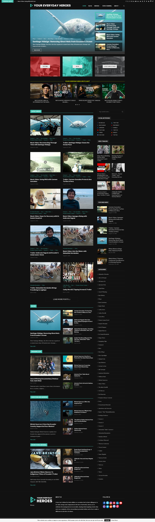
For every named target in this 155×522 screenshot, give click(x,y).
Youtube (100, 479)
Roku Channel (107, 6)
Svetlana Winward (103, 440)
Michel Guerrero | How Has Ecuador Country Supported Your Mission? (43, 425)
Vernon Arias (102, 461)
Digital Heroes (102, 330)
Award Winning (102, 292)
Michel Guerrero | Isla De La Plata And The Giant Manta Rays (83, 357)
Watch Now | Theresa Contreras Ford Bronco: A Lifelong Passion (116, 260)
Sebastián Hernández (104, 433)
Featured (100, 345)
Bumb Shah (101, 306)
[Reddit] (148, 1)
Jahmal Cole (101, 359)
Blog (90, 6)
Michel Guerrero (103, 380)
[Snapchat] (142, 1)
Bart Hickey (101, 295)
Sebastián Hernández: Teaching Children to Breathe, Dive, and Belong (83, 330)
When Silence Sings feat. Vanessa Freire (115, 249)
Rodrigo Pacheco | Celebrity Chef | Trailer (117, 157)
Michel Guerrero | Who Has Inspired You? (82, 402)
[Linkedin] (133, 1)
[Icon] (45, 125)
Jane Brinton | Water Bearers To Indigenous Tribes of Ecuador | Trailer (44, 473)
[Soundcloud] (140, 1)
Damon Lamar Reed (103, 320)
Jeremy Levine (102, 366)
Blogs (100, 299)
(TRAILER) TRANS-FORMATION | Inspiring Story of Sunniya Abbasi (117, 194)
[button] (14, 1)
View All (32, 346)
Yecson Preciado (103, 475)
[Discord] (150, 1)
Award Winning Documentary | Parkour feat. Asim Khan (44, 380)
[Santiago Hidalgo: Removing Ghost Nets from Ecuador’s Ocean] (77, 31)
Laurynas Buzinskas (103, 373)
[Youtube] (135, 1)
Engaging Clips (102, 341)
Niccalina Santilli (103, 387)
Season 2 (100, 422)
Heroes (96, 6)
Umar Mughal (102, 454)
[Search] (124, 6)
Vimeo (100, 472)
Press (99, 401)
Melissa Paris (102, 376)
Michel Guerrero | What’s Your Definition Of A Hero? (83, 411)
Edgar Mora (101, 338)
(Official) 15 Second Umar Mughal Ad (81, 468)
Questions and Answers (104, 408)
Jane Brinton (102, 362)
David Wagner (102, 327)
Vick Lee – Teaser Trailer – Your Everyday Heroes (117, 175)
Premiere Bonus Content (105, 398)
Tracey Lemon (102, 447)
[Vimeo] (146, 1)
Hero (99, 348)
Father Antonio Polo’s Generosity (80, 429)
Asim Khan (101, 288)
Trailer (100, 451)
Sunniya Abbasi (102, 436)
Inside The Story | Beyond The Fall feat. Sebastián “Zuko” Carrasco (83, 339)
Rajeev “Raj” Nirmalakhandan (106, 412)
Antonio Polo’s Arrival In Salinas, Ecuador (83, 384)
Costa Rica (101, 316)
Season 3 (100, 426)
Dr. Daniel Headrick (103, 334)
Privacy (32, 505)
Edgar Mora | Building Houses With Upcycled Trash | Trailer (103, 158)
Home (84, 6)
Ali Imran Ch (101, 281)
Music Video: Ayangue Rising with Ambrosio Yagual (116, 219)
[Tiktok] (152, 1)
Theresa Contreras (103, 443)
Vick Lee (100, 465)
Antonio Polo (102, 285)
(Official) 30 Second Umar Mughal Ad (81, 477)
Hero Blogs (101, 352)
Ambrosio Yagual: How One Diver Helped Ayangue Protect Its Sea (83, 321)
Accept (107, 520)
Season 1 (100, 419)
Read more (37, 50)
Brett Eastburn (102, 302)
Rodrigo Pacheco (103, 415)
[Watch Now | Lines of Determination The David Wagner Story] (41, 90)
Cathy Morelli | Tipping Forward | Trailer (77, 289)
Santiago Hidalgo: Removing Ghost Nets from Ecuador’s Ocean (62, 41)
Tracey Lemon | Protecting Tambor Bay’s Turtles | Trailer (103, 193)
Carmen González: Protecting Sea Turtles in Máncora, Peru (83, 311)
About (116, 6)
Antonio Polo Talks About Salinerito (81, 375)
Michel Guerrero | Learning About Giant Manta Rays (82, 366)
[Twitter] (127, 1)
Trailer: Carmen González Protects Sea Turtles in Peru (32, 1)
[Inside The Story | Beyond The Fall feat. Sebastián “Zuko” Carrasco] (68, 340)
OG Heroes (101, 390)
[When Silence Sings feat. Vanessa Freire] (89, 90)
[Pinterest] (131, 1)
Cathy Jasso (101, 309)
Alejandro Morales (103, 274)
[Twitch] (144, 1)
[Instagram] (129, 1)
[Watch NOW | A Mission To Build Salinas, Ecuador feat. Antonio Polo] (65, 90)
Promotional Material (104, 405)
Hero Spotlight (102, 355)
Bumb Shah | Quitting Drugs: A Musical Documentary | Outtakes (83, 451)
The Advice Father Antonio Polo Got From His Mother (83, 420)
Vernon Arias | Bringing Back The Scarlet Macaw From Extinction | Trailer (103, 176)
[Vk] (138, 1)
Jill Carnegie (101, 369)
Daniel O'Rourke (102, 323)
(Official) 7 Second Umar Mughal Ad (83, 459)
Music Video (101, 383)
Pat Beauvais (102, 394)
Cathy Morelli (102, 313)
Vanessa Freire (102, 458)
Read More (115, 520)
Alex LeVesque (102, 278)
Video (100, 468)
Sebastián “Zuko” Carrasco (105, 429)
